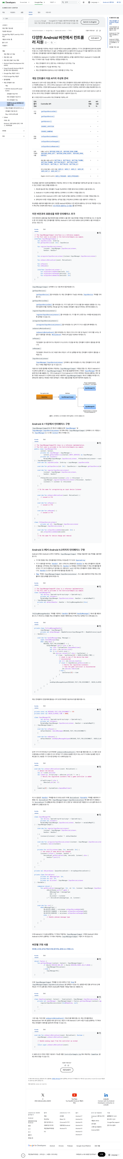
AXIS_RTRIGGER (73, 176)
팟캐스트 (30, 1138)
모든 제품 (97, 1146)
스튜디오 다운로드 (96, 1127)
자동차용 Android (65, 1125)
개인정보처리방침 (49, 1128)
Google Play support (113, 1122)
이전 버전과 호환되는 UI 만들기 (63, 206)
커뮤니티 (48, 12)
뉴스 (29, 1132)
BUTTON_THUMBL (77, 160)
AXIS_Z (73, 169)
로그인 (119, 2)
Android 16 (79, 1119)
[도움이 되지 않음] (99, 30)
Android (30, 1118)
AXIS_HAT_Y (55, 171)
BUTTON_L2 (73, 164)
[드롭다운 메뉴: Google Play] (45, 2)
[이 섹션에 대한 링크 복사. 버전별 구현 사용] (50, 945)
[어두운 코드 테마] (98, 233)
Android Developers (37, 30)
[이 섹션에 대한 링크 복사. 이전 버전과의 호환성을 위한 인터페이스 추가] (77, 214)
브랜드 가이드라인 (52, 1154)
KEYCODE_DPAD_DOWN (70, 151)
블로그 (30, 1135)
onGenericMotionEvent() (45, 332)
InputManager (90, 371)
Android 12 (79, 1131)
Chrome (61, 1146)
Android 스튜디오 (108, 2)
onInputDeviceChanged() (50, 141)
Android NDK (95, 1130)
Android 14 (79, 1125)
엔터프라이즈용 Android (32, 1122)
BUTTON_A (58, 160)
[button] (11, 51)
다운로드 (12, 12)
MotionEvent (56, 335)
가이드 (30, 12)
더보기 (52, 2)
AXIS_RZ (80, 169)
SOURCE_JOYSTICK (47, 126)
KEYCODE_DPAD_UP (56, 151)
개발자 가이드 (95, 1121)
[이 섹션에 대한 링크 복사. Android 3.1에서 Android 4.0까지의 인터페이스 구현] (87, 550)
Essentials (23, 2)
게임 (45, 1116)
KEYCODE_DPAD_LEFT (48, 153)
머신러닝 (46, 1119)
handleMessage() (83, 614)
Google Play (39, 2)
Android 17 (79, 1116)
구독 (101, 1154)
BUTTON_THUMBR (47, 162)
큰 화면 (62, 1116)
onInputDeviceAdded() (49, 136)
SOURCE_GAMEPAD (47, 131)
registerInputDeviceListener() (48, 315)
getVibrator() (46, 121)
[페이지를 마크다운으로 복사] (52, 42)
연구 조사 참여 (111, 1125)
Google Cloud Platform (83, 1146)
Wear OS (62, 1119)
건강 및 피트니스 (48, 1122)
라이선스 (42, 1154)
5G (45, 1131)
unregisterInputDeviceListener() (49, 325)
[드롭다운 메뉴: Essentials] (29, 2)
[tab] (36, 229)
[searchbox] (13, 18)
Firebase (70, 1146)
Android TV (63, 1128)
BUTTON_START (72, 162)
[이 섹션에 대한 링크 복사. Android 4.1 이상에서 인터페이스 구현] (72, 424)
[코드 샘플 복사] (100, 233)
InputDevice (88, 295)
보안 (29, 1126)
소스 (29, 1129)
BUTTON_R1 (45, 164)
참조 (39, 12)
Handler (65, 614)
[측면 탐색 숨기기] (23, 1155)
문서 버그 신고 (111, 1119)
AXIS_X (60, 169)
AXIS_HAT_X (45, 171)
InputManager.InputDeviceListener (49, 362)
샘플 (22, 12)
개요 (3, 12)
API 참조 (93, 1124)
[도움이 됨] (97, 30)
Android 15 (79, 1122)
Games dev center (10, 8)
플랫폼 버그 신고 (112, 1116)
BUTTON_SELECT (59, 162)
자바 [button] (44, 229)
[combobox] (70, 2)
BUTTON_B (66, 160)
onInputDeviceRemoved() (50, 146)
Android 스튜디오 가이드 (97, 1117)
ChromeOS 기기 (64, 1122)
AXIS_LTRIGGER (60, 176)
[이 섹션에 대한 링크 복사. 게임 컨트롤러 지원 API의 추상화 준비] (70, 78)
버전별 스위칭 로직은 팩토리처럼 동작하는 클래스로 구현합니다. (53, 949)
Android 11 (79, 1134)
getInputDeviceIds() (49, 111)
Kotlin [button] (36, 229)
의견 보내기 (95, 38)
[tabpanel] (66, 257)
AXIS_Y (67, 169)
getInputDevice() (47, 116)
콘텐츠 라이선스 (56, 1079)
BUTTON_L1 (54, 164)
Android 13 (79, 1128)
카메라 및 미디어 (48, 1125)
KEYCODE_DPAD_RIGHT (64, 153)
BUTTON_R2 (64, 164)
